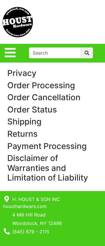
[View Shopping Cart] (81, 22)
